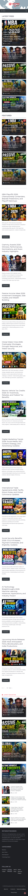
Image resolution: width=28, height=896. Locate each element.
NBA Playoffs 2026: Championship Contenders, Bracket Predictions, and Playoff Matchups (13, 36)
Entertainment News (10, 52)
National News (9, 102)
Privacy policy (14, 892)
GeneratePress (22, 886)
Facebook (4, 869)
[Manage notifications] (25, 893)
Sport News (4, 852)
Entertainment (5, 854)
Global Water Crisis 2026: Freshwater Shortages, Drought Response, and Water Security (12, 89)
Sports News (8, 29)
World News (8, 85)
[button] (26, 11)
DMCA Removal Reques (20, 871)
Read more (5, 237)
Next (11, 688)
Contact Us (12, 889)
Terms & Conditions (21, 889)
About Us (6, 889)
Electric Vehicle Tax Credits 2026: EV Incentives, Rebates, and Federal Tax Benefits (14, 106)
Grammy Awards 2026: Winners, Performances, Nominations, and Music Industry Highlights (13, 56)
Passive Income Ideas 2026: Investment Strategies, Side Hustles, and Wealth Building (13, 73)
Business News (8, 69)
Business (4, 849)
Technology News (7, 600)
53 (7, 688)
